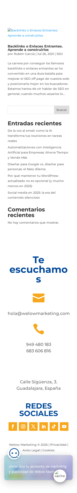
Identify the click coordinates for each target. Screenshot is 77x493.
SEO (59, 54)
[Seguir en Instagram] (23, 426)
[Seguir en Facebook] (13, 426)
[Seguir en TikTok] (54, 426)
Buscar (61, 110)
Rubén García (24, 54)
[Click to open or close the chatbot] (59, 475)
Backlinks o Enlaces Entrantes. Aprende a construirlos (35, 48)
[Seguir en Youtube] (64, 426)
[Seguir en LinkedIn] (43, 426)
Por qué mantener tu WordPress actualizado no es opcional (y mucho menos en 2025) (36, 181)
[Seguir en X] (33, 426)
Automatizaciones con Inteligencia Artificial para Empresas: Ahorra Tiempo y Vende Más (38, 152)
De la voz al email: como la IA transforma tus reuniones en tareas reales (35, 136)
